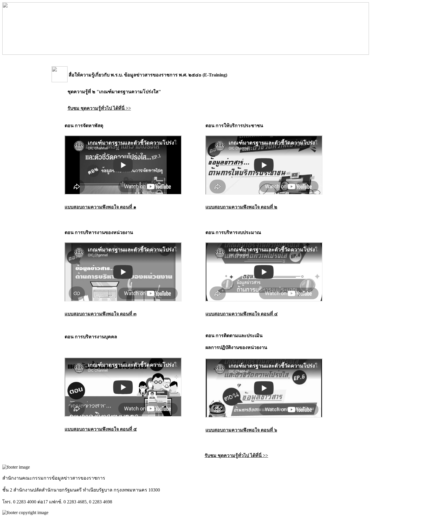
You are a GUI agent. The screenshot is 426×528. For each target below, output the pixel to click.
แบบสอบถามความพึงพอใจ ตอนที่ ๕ (101, 429)
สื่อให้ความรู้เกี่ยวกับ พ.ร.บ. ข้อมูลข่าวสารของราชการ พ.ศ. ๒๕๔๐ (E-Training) (147, 74)
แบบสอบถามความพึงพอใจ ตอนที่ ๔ (241, 313)
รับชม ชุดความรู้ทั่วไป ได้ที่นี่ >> (99, 108)
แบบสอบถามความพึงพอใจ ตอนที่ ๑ (100, 206)
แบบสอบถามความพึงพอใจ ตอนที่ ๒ (241, 206)
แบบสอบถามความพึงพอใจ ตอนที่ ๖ (241, 429)
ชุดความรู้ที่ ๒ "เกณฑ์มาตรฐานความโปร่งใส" (114, 91)
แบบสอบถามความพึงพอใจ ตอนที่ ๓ (100, 313)
